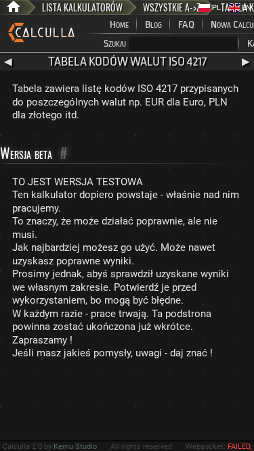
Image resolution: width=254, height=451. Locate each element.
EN (245, 7)
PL (215, 7)
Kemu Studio (75, 446)
